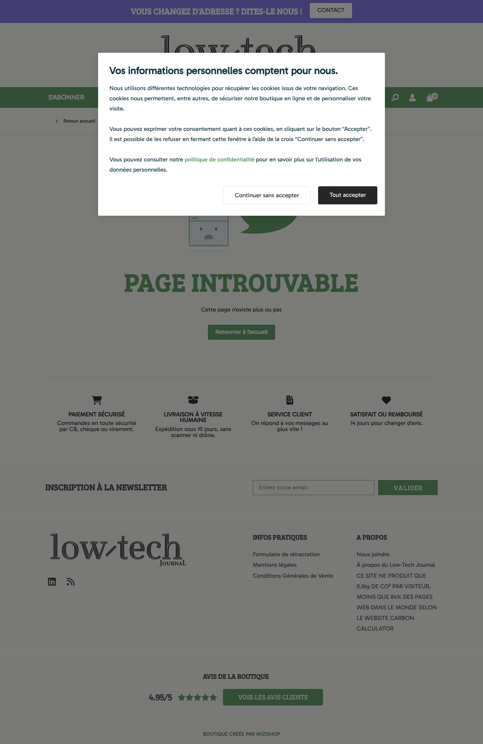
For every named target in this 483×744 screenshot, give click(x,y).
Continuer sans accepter (267, 195)
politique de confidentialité (219, 159)
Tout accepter (347, 195)
